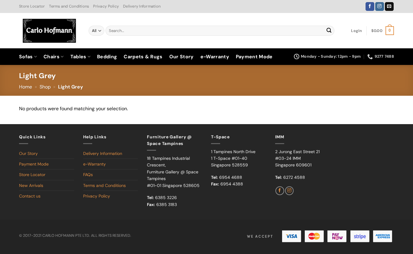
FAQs (88, 174)
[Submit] (329, 31)
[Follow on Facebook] (370, 6)
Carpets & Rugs (143, 56)
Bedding (107, 56)
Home (25, 87)
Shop (45, 87)
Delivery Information (142, 6)
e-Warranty (214, 56)
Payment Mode (254, 56)
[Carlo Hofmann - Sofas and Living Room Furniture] (49, 31)
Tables (78, 56)
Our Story (181, 56)
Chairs (52, 56)
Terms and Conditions (69, 6)
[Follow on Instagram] (379, 6)
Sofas (26, 56)
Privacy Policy (106, 6)
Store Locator (32, 6)
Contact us (30, 196)
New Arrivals (31, 185)
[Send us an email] (389, 6)
